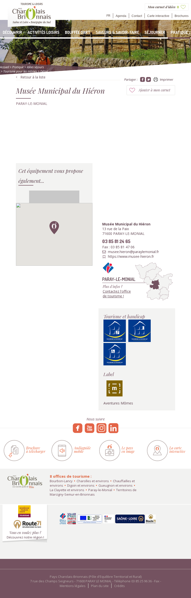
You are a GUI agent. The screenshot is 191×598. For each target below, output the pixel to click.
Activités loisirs (43, 32)
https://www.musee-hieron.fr (131, 256)
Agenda (121, 16)
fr (108, 15)
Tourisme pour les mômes (20, 71)
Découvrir (12, 32)
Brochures (182, 16)
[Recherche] (188, 33)
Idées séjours (35, 67)
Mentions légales (73, 586)
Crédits (119, 586)
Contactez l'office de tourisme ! (117, 293)
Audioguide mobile (82, 450)
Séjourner (154, 32)
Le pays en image (128, 450)
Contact (137, 16)
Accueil (4, 67)
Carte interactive (158, 16)
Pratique (179, 32)
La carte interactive (177, 450)
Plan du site (100, 586)
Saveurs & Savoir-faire (117, 32)
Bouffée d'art (77, 32)
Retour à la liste (33, 77)
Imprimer (166, 79)
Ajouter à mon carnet (154, 90)
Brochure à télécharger (35, 450)
